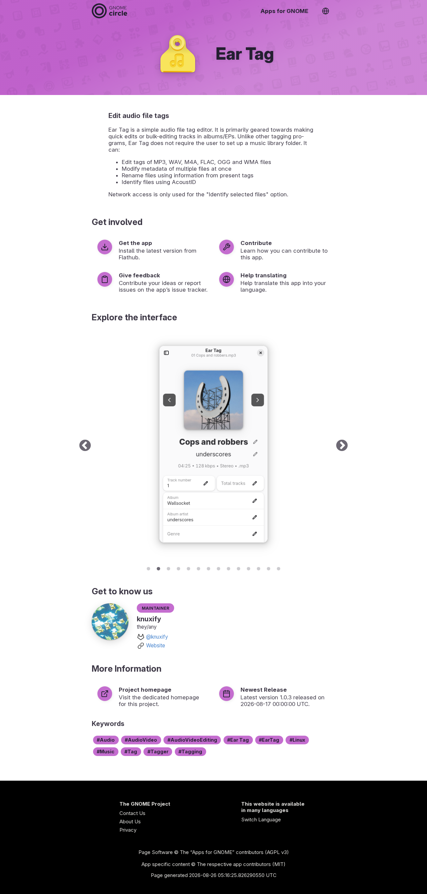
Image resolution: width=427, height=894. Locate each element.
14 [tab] (278, 567)
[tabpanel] (213, 446)
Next (342, 446)
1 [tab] (148, 567)
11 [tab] (248, 567)
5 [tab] (188, 567)
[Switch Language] (325, 11)
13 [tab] (268, 567)
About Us (130, 821)
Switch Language (261, 819)
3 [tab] (168, 567)
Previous (85, 446)
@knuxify (157, 637)
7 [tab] (208, 567)
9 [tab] (228, 567)
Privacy (127, 830)
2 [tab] (158, 567)
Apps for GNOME (284, 11)
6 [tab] (198, 567)
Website (155, 645)
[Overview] (109, 10)
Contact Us (132, 813)
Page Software (155, 852)
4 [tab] (178, 567)
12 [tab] (258, 567)
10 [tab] (238, 567)
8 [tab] (218, 567)
